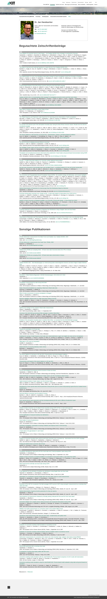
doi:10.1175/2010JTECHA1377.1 (65, 212)
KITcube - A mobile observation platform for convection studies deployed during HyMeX (41, 160)
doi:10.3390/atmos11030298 (48, 112)
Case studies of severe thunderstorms (29, 420)
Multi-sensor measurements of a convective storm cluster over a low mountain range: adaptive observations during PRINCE (50, 537)
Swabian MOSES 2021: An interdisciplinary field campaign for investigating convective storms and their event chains (48, 97)
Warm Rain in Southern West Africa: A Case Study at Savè (34, 109)
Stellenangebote (89, 4)
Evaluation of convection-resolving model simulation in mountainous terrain (38, 524)
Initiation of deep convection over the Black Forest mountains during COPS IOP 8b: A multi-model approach (46, 408)
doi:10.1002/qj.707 (62, 205)
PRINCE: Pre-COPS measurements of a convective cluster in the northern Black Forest (41, 508)
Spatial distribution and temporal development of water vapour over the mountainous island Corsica (44, 375)
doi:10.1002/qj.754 (63, 198)
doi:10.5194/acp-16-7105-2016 (58, 156)
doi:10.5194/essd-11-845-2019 (52, 120)
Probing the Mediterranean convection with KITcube (32, 443)
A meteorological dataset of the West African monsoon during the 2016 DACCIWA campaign (42, 85)
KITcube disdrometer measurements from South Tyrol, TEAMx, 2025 (37, 242)
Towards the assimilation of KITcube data (30, 329)
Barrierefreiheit (81, 2)
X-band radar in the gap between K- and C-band (31, 431)
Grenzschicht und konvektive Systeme (58, 16)
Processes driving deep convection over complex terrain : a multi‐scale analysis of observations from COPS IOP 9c (48, 193)
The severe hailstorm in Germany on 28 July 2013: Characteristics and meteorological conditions (43, 354)
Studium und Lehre (60, 4)
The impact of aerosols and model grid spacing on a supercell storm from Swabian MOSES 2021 (43, 67)
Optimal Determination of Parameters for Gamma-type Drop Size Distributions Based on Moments (44, 188)
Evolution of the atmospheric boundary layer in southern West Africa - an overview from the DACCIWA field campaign (49, 320)
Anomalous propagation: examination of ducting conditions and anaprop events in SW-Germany (43, 425)
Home (63, 2)
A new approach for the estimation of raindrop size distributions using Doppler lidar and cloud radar (44, 471)
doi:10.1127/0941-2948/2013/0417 (53, 170)
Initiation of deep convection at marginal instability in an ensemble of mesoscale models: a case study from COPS (48, 456)
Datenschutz (74, 2)
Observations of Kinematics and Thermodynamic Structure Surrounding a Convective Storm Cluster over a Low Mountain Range (51, 217)
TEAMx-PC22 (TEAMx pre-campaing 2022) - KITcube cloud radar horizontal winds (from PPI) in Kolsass (45, 249)
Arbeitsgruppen (45, 16)
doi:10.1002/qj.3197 (64, 137)
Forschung (52, 4)
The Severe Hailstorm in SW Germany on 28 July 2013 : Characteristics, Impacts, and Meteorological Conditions (47, 134)
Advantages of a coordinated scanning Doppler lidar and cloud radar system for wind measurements (44, 476)
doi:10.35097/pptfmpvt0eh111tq (33, 240)
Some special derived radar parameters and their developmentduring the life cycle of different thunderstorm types (48, 400)
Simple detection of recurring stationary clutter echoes (33, 346)
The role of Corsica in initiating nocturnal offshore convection (34, 142)
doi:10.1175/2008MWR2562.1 (63, 221)
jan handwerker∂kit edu (40, 33)
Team (69, 16)
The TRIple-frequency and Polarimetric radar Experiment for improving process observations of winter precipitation (48, 117)
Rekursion (30, 571)
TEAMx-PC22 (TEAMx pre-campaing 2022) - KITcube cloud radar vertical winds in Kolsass (42, 255)
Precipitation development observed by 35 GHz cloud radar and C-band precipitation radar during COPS (45, 451)
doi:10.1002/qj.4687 (66, 72)
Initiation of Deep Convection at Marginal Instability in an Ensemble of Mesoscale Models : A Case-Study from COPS (48, 200)
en (96, 2)
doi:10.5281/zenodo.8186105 (33, 258)
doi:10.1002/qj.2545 (64, 150)
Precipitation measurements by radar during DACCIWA (33, 282)
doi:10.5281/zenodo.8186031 (33, 253)
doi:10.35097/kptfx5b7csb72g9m (35, 245)
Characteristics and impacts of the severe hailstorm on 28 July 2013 (36, 361)
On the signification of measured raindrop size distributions (34, 414)
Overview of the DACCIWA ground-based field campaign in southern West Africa (39, 313)
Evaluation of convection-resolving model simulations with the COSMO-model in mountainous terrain (44, 531)
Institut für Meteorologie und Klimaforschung (34, 12)
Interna (95, 4)
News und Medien (81, 4)
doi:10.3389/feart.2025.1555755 (46, 62)
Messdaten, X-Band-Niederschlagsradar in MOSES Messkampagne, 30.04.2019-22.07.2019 (42, 275)
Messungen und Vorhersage (71, 4)
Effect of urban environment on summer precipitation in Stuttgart (35, 293)
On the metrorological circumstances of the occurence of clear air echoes (38, 370)
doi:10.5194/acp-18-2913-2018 (56, 132)
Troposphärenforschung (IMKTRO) (26, 16)
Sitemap (86, 2)
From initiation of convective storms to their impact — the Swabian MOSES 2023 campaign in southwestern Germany (49, 53)
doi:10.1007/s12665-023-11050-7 (57, 81)
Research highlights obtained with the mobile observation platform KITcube (38, 298)
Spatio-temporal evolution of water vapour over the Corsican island (36, 381)
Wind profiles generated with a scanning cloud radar (32, 546)
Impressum (68, 2)
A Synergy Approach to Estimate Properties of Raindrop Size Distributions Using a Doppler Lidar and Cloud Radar (48, 209)
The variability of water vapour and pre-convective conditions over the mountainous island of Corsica (44, 147)
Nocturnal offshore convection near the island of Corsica (33, 393)
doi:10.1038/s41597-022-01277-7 (48, 95)
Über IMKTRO (46, 4)
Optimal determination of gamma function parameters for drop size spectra (38, 491)
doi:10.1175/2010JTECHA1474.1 (62, 191)
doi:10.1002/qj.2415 (64, 145)
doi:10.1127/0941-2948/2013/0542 (53, 165)
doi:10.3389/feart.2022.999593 (53, 105)
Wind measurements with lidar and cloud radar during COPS (34, 463)
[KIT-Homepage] (11, 3)
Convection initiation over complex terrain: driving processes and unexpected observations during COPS (45, 501)
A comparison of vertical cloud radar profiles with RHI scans (34, 551)
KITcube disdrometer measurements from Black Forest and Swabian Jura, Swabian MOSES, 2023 (44, 236)
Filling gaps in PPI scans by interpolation (29, 341)
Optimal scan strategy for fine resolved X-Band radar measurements (36, 307)
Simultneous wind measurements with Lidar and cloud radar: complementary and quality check (43, 515)
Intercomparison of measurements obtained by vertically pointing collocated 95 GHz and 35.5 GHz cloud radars (47, 496)
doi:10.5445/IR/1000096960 (37, 278)
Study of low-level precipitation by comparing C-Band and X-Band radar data (38, 288)
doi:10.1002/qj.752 (61, 186)
